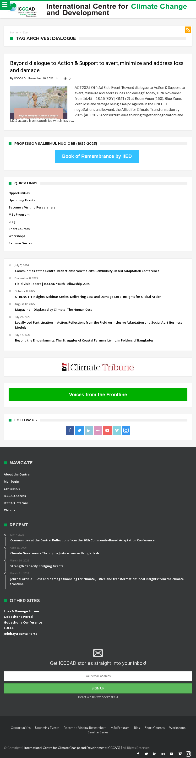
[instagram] (126, 430)
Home (14, 32)
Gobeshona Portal (18, 616)
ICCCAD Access (15, 496)
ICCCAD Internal (16, 503)
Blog (12, 221)
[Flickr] (98, 430)
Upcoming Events (22, 200)
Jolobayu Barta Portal (21, 633)
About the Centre (17, 474)
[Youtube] (107, 430)
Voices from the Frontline (98, 394)
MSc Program (19, 214)
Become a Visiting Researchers (32, 207)
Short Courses (19, 229)
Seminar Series (20, 243)
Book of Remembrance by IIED (97, 156)
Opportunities (19, 193)
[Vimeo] (117, 430)
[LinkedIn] (89, 430)
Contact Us (12, 488)
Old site (10, 510)
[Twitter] (79, 430)
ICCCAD (20, 78)
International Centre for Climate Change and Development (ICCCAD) (72, 748)
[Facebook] (70, 430)
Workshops (17, 236)
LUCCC (9, 628)
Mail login (11, 481)
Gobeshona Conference (23, 622)
